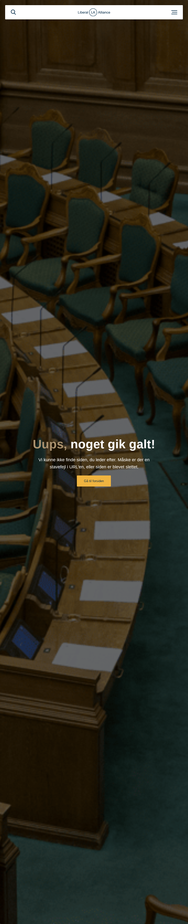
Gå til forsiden (94, 481)
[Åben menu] (174, 12)
